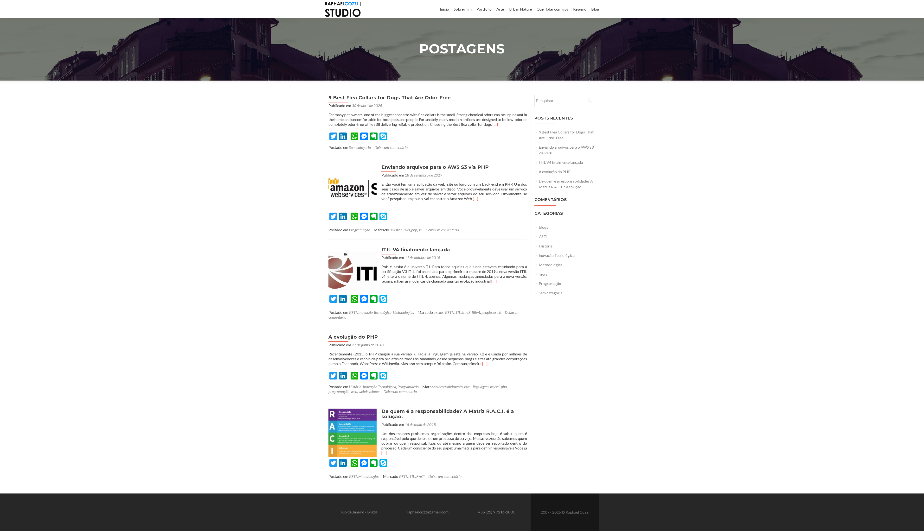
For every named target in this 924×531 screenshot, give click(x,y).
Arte (500, 9)
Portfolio (484, 9)
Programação (359, 230)
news (543, 274)
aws (407, 230)
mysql (495, 386)
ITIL (457, 312)
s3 (420, 230)
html (467, 386)
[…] (495, 124)
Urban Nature (520, 9)
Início (444, 9)
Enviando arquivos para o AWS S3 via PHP (435, 167)
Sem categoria (360, 147)
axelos (438, 312)
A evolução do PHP (353, 337)
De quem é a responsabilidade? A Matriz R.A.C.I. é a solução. (447, 413)
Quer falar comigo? (552, 9)
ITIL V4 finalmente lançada (415, 250)
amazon (396, 230)
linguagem (481, 386)
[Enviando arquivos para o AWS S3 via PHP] (352, 188)
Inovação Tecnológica (374, 312)
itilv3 (466, 312)
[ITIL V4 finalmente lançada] (352, 270)
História (355, 386)
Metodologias (403, 312)
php (414, 230)
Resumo (579, 9)
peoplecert (489, 312)
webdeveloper (369, 391)
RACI (420, 476)
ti (500, 312)
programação (338, 391)
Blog (595, 9)
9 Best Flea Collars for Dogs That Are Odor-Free (389, 98)
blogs (543, 227)
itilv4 (476, 312)
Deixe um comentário (391, 147)
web (354, 391)
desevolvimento (450, 386)
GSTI (353, 312)
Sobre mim (463, 9)
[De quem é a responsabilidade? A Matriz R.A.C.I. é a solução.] (352, 432)
